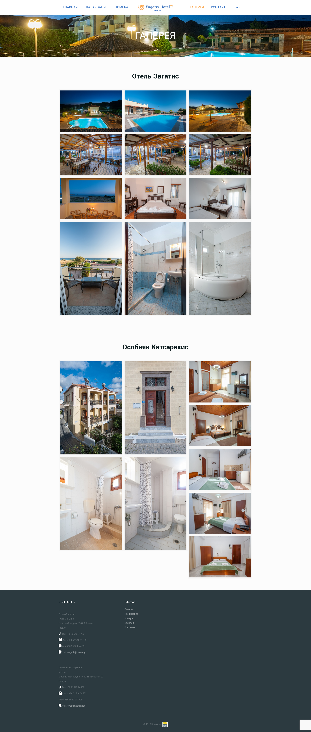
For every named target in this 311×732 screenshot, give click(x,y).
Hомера (129, 618)
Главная (129, 609)
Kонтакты (130, 627)
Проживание (131, 614)
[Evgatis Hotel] (155, 7)
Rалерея (129, 623)
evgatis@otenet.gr (76, 652)
